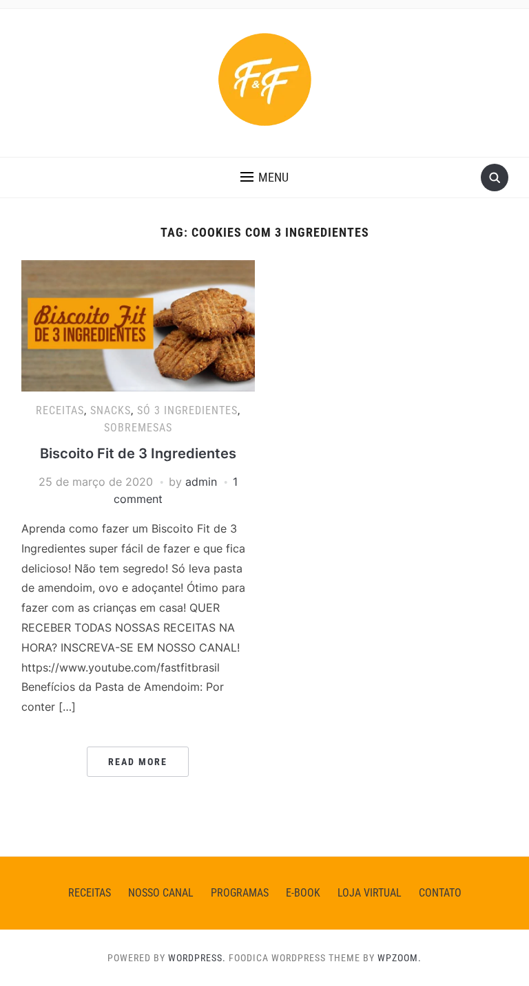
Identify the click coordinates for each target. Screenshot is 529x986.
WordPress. (197, 957)
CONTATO (440, 892)
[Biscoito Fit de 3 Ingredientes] (138, 325)
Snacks (110, 410)
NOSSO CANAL (161, 892)
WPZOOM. (399, 957)
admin (201, 482)
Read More (137, 761)
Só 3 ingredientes (187, 410)
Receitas (60, 410)
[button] (264, 177)
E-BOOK (303, 892)
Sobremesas (138, 427)
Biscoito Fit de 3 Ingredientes (138, 453)
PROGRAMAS (240, 892)
